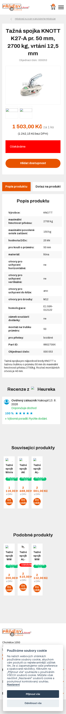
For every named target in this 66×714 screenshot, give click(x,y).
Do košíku (9, 501)
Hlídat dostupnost (33, 163)
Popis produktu (16, 186)
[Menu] (61, 7)
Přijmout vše (33, 694)
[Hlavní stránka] (16, 7)
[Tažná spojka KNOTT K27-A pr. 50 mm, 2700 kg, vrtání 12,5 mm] (33, 85)
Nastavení (13, 684)
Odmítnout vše (33, 703)
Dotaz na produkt (48, 186)
